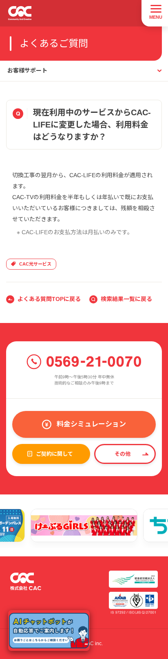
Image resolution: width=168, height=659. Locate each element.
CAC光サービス (35, 263)
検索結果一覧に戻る (126, 299)
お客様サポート (27, 70)
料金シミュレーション (91, 424)
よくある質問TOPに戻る (49, 299)
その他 (122, 454)
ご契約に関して (54, 454)
